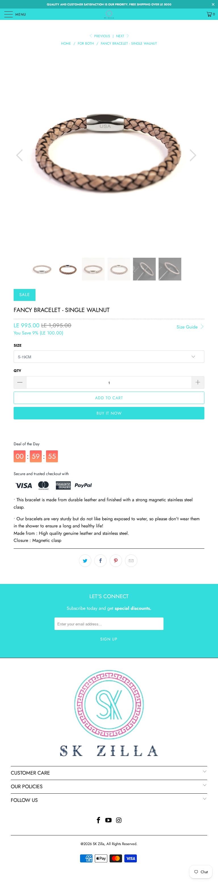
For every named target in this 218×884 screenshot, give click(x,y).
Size (18, 345)
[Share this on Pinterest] (116, 560)
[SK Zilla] (109, 14)
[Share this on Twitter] (85, 560)
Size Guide (188, 327)
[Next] (191, 155)
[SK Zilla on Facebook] (98, 821)
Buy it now (109, 413)
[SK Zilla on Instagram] (119, 821)
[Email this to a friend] (131, 560)
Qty (17, 370)
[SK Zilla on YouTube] (108, 821)
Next (120, 36)
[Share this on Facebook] (100, 560)
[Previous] (21, 155)
